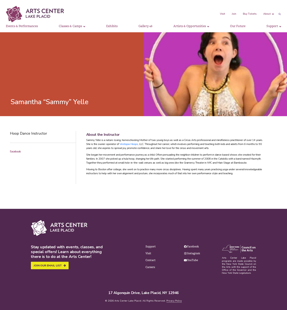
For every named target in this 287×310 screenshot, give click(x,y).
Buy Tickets (250, 14)
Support (272, 26)
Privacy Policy (174, 300)
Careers (150, 267)
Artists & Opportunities (190, 26)
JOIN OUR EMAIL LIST (48, 265)
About (267, 14)
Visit (222, 14)
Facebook (15, 151)
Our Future (237, 26)
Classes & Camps (71, 26)
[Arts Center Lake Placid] (40, 14)
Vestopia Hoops (129, 144)
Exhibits (112, 26)
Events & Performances (22, 26)
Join (234, 14)
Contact (150, 260)
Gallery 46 (145, 26)
